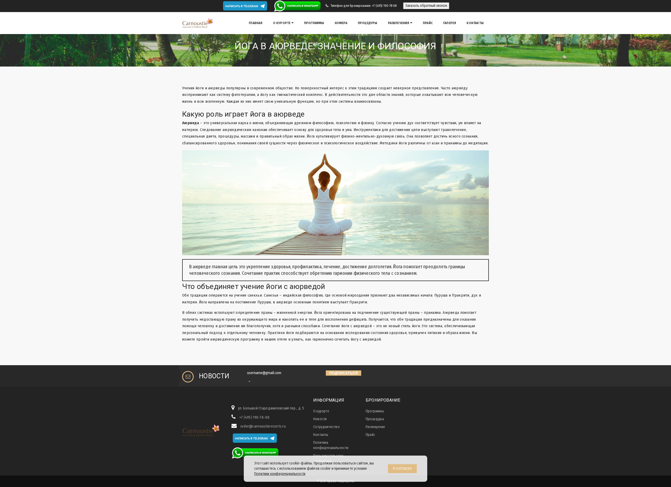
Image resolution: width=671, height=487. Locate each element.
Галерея (449, 23)
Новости (320, 419)
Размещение (375, 427)
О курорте (282, 23)
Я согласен (402, 468)
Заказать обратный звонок (426, 5)
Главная (255, 23)
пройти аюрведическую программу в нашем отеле (241, 339)
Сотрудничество (326, 427)
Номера (341, 23)
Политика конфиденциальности (331, 445)
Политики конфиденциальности (279, 474)
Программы (314, 23)
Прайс (428, 23)
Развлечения (399, 23)
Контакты (475, 23)
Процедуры (367, 23)
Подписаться (343, 373)
